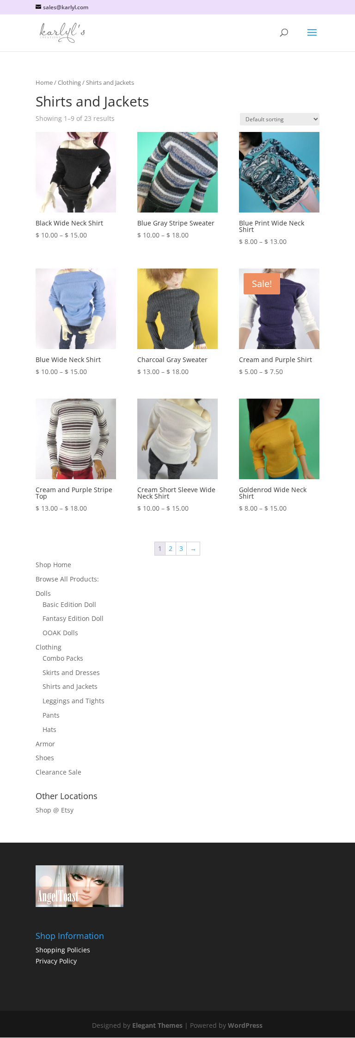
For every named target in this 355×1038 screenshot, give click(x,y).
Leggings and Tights (73, 700)
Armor (45, 743)
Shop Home (53, 564)
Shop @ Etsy (54, 810)
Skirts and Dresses (71, 672)
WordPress (245, 1025)
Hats (49, 729)
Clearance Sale (58, 772)
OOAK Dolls (60, 632)
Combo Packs (63, 658)
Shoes (45, 757)
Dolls (43, 593)
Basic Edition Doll (69, 604)
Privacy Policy (56, 961)
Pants (51, 715)
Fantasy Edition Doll (73, 618)
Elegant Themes (157, 1025)
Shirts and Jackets (70, 686)
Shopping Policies (63, 949)
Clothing (69, 82)
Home (44, 82)
